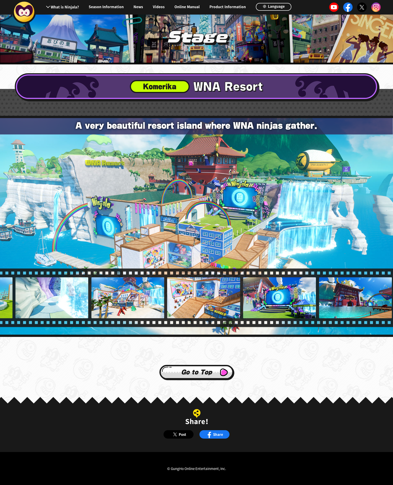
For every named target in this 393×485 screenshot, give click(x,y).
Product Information (227, 7)
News (138, 7)
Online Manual (187, 7)
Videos (159, 7)
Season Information (106, 7)
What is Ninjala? (65, 6)
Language (276, 6)
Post (182, 434)
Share (218, 434)
